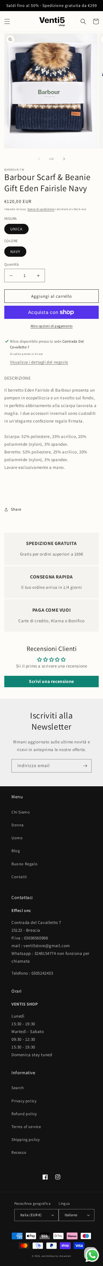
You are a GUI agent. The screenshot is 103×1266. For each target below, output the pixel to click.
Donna (17, 824)
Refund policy (24, 1113)
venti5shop (48, 1255)
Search (17, 1087)
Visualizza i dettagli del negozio (39, 362)
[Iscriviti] (85, 766)
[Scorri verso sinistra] (39, 159)
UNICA (16, 229)
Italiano (71, 1214)
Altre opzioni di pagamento (52, 326)
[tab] (51, 428)
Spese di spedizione (40, 209)
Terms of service (26, 1126)
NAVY (15, 251)
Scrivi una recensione (51, 681)
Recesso (18, 1152)
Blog (15, 850)
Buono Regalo (24, 863)
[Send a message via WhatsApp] (92, 1255)
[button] (7, 21)
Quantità (11, 264)
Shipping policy (25, 1139)
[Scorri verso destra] (64, 159)
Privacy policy (23, 1100)
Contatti (19, 876)
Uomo (17, 837)
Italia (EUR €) (31, 1214)
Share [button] (16, 509)
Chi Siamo (20, 812)
